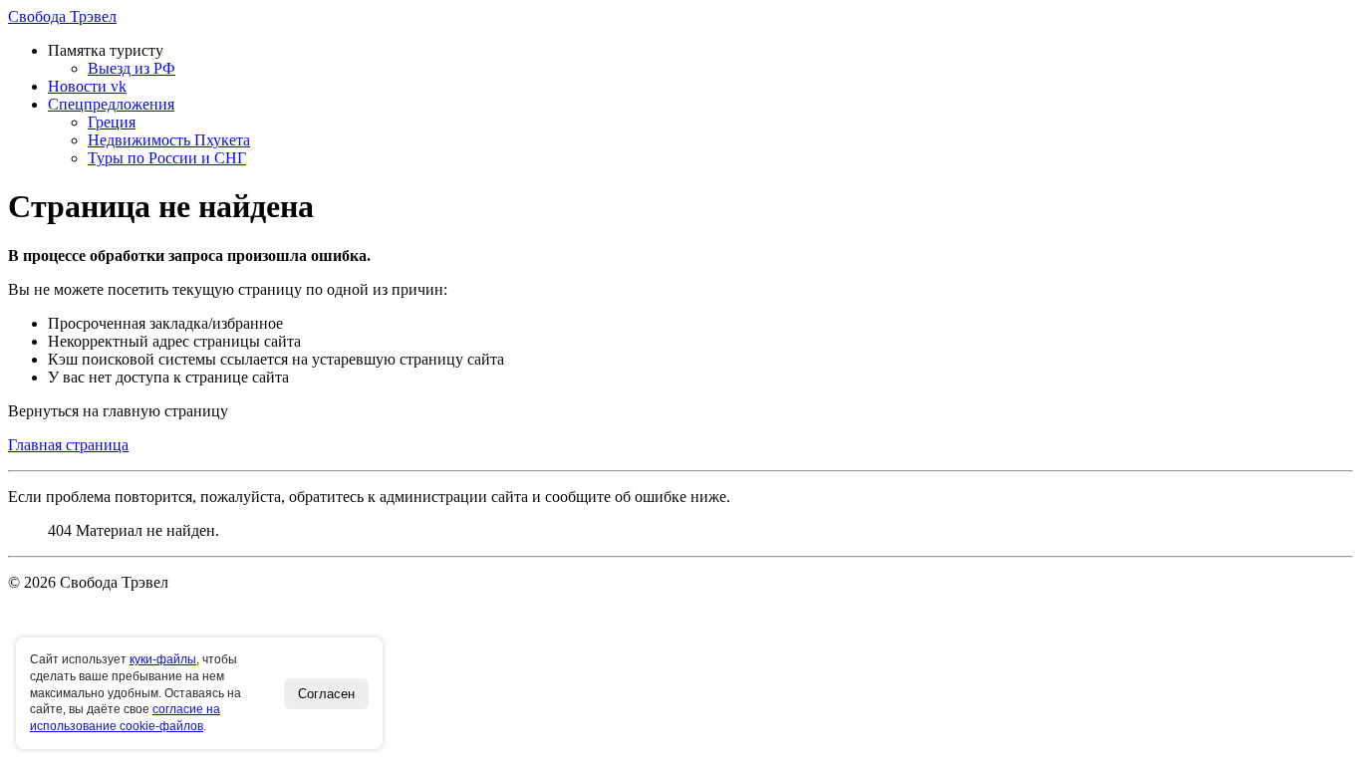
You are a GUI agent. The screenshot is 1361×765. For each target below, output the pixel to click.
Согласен (326, 693)
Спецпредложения (111, 104)
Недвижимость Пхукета (169, 139)
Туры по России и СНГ (167, 157)
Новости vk (87, 86)
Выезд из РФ (131, 68)
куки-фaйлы (163, 659)
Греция (112, 122)
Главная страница (68, 444)
